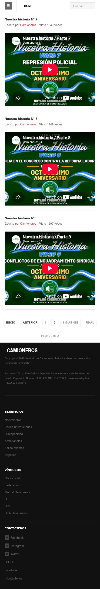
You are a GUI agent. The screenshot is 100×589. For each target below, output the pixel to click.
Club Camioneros (16, 513)
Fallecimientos (14, 447)
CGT (8, 506)
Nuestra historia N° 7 (21, 19)
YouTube (11, 570)
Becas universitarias (18, 427)
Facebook (17, 537)
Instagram (17, 545)
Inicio (10, 322)
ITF (7, 499)
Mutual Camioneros (18, 492)
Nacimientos (13, 420)
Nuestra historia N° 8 (21, 119)
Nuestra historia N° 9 (21, 218)
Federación (12, 485)
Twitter (14, 554)
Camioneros (28, 25)
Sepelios (10, 454)
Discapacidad (14, 434)
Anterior (30, 322)
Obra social (12, 478)
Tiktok (10, 562)
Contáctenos (14, 578)
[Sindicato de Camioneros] (28, 3)
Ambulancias (13, 440)
